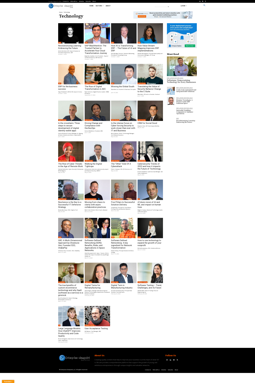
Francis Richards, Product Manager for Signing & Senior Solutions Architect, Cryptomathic (70, 134)
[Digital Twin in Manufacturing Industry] (124, 273)
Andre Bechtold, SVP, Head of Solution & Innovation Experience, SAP (69, 51)
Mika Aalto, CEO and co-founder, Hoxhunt (149, 94)
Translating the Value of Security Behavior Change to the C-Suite (149, 89)
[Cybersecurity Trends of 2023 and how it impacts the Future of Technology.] (150, 151)
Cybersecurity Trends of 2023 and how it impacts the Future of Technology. (149, 166)
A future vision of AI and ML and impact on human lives (149, 204)
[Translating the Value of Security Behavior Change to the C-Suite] (150, 74)
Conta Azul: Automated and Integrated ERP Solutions (186, 90)
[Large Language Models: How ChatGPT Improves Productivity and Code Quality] (71, 316)
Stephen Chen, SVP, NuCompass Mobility (148, 126)
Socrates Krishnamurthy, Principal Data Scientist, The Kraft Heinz (121, 291)
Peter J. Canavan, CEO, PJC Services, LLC (121, 169)
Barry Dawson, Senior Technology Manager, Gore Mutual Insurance (122, 134)
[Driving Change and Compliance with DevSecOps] (97, 111)
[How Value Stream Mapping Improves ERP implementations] (150, 33)
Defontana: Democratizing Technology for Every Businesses (181, 81)
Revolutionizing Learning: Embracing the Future (69, 46)
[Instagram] (167, 360)
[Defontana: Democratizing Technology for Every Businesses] (182, 66)
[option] (162, 16)
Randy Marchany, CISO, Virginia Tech (68, 210)
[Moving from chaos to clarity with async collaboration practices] (97, 190)
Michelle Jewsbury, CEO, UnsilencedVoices (149, 248)
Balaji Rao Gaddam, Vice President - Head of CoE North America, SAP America (96, 56)
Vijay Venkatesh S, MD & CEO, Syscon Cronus (70, 92)
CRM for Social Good (147, 123)
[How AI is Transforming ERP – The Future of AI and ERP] (124, 33)
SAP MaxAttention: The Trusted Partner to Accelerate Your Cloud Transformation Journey (96, 49)
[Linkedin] (200, 1)
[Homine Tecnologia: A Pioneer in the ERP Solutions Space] (171, 101)
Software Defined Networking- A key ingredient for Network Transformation (121, 244)
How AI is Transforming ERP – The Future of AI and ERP (123, 48)
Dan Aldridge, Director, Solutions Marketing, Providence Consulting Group (122, 54)
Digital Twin (88, 282)
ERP (60, 42)
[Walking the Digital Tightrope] (97, 151)
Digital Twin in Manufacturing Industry (121, 286)
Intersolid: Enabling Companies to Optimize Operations (184, 112)
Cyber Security (141, 83)
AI (138, 199)
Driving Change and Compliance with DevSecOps (93, 125)
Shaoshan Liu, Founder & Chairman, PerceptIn (123, 89)
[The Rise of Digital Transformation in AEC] (97, 74)
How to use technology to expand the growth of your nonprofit (149, 243)
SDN (60, 237)
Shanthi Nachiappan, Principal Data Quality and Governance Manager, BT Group (150, 54)
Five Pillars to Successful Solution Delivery (123, 203)
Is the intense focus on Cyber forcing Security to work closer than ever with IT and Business (123, 127)
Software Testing (142, 282)
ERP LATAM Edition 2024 (175, 78)
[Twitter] (205, 1)
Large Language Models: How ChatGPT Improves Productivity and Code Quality (69, 332)
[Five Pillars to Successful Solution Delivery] (124, 190)
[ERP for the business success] (71, 74)
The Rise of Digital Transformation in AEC (95, 87)
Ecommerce (61, 282)
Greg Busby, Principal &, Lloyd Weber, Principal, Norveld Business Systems (121, 208)
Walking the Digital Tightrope (93, 165)
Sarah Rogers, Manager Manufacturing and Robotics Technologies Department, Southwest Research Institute (97, 292)
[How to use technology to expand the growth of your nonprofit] (150, 228)
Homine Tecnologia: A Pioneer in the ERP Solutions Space (184, 101)
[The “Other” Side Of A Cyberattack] (124, 151)
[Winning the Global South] (124, 74)
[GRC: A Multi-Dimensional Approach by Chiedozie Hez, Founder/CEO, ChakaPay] (71, 228)
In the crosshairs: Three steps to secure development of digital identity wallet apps (69, 127)
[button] (204, 5)
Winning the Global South (122, 86)
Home (60, 12)
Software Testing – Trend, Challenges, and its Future (150, 286)
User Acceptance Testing (96, 328)
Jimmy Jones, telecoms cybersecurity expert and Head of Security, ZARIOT (96, 169)
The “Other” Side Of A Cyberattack (121, 165)
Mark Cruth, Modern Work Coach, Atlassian (96, 210)
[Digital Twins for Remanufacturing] (97, 273)
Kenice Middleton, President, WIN (94, 131)
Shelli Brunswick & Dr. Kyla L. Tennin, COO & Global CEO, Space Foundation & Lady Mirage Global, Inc (97, 254)
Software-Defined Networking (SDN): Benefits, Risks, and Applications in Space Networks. (95, 245)
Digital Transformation (91, 83)
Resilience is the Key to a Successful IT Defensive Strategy (69, 204)
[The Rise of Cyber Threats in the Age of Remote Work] (71, 151)
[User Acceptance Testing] (97, 316)
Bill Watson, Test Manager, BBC (93, 331)
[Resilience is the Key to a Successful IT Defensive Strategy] (71, 190)
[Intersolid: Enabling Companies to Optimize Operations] (171, 111)
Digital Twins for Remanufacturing (92, 286)
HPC (113, 83)
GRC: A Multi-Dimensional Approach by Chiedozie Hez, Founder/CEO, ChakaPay (70, 244)
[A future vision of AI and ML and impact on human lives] (150, 190)
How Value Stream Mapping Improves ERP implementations (148, 48)
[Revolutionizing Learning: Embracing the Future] (71, 33)
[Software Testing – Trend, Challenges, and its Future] (150, 273)
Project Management (90, 199)
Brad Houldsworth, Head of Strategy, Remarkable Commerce (68, 298)
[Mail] (202, 1)
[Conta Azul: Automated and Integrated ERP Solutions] (171, 91)
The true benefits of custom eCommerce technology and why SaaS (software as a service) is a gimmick (70, 290)
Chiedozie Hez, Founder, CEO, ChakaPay (69, 250)
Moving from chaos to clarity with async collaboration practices (95, 204)
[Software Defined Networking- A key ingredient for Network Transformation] (124, 228)
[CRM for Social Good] (150, 111)
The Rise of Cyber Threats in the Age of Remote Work (70, 165)
